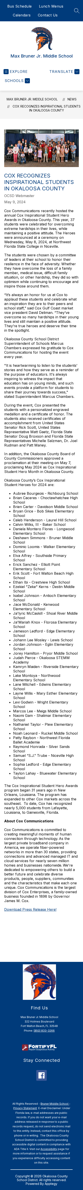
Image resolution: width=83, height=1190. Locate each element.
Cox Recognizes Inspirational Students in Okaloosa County (47, 108)
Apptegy (51, 1184)
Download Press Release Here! (30, 909)
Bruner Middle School (55, 1103)
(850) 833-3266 (44, 1030)
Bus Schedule (19, 6)
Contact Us (48, 15)
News (72, 99)
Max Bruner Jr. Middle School (32, 99)
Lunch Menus (51, 6)
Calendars (22, 15)
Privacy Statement (25, 1108)
